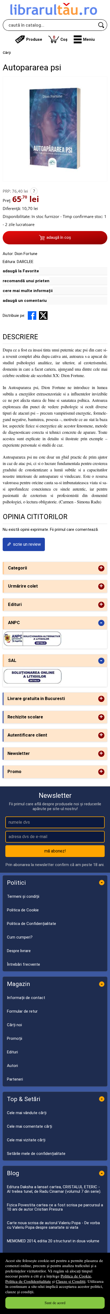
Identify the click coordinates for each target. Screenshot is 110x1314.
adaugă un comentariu (25, 300)
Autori (12, 1065)
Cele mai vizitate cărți (26, 1140)
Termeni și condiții (23, 896)
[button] (84, 39)
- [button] (101, 623)
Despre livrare (19, 950)
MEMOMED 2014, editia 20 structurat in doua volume (53, 1241)
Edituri (12, 1052)
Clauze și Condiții (70, 1281)
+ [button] (101, 568)
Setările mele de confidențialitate (36, 1153)
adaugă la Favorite (21, 271)
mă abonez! (55, 851)
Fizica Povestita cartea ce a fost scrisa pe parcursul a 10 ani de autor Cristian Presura (55, 1207)
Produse (34, 39)
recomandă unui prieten (26, 280)
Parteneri (15, 1079)
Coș (60, 38)
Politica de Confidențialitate (28, 1281)
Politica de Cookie (76, 1276)
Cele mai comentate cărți (29, 1126)
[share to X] (43, 315)
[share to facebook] (32, 315)
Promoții (14, 1038)
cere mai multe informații (28, 290)
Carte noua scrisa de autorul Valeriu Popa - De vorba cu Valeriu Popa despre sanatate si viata (53, 1225)
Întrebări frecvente (23, 964)
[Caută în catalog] (101, 25)
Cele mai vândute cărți (26, 1112)
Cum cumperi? (20, 937)
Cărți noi (14, 1024)
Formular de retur (22, 1011)
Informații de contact (26, 997)
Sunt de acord (55, 1302)
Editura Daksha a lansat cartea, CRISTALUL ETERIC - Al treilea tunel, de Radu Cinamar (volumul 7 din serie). (54, 1189)
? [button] (34, 191)
